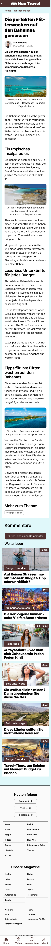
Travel (30, 889)
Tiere (7, 889)
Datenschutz (11, 919)
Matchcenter (33, 829)
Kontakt (31, 914)
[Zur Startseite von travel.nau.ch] (25, 3)
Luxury (30, 879)
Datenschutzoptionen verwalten (15, 923)
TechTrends (33, 895)
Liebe (7, 879)
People (8, 834)
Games (8, 845)
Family (8, 884)
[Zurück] (2, 3)
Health (8, 874)
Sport (7, 829)
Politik (30, 824)
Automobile (10, 895)
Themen (31, 850)
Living (30, 874)
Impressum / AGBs (36, 919)
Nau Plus (31, 840)
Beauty (8, 900)
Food (29, 884)
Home (8, 10)
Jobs (7, 914)
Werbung (9, 910)
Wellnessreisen (22, 10)
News (7, 824)
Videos (8, 840)
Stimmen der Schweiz (37, 845)
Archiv (8, 855)
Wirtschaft (32, 834)
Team (30, 910)
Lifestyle (9, 850)
